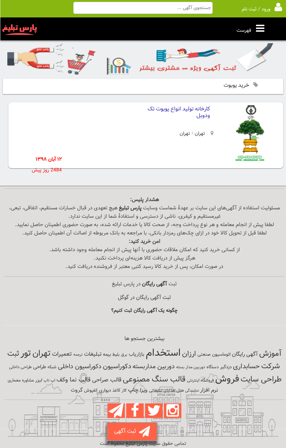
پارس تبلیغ (130, 208)
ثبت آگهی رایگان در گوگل (144, 298)
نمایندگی (192, 391)
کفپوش (91, 390)
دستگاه (212, 367)
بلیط (116, 354)
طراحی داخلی (20, 367)
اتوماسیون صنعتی (214, 354)
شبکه (52, 367)
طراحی (39, 367)
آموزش (270, 354)
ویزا (144, 390)
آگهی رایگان (245, 354)
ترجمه (78, 355)
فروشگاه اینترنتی (200, 380)
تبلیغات (92, 354)
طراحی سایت (261, 379)
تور (26, 353)
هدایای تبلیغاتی (162, 390)
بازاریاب (136, 354)
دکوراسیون (117, 366)
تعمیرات (62, 354)
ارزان (189, 354)
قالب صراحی (106, 380)
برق (124, 355)
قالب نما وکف (74, 380)
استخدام (163, 353)
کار (124, 390)
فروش (227, 379)
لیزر (38, 380)
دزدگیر (226, 367)
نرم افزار (209, 390)
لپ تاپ (49, 381)
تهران (199, 134)
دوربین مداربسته (154, 367)
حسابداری (246, 366)
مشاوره (28, 380)
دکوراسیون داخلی (79, 367)
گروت (77, 390)
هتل (180, 390)
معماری (14, 380)
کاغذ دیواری (109, 390)
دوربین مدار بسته (190, 367)
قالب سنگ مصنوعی (154, 379)
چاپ (133, 390)
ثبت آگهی (126, 431)
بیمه (107, 354)
